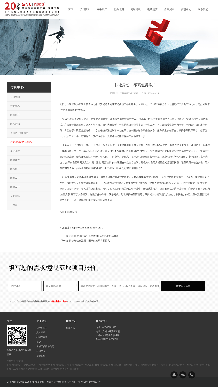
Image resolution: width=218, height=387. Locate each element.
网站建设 (15, 160)
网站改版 (89, 365)
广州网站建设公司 (60, 365)
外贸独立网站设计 (175, 365)
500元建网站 (19, 369)
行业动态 (15, 105)
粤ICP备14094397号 (91, 382)
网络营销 (15, 123)
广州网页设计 (76, 365)
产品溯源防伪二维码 (129, 93)
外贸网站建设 (101, 365)
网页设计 (15, 178)
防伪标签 (55, 369)
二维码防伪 (43, 369)
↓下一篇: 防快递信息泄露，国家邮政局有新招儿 (85, 240)
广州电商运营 (43, 365)
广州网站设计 (28, 365)
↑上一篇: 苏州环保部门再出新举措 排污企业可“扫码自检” (89, 236)
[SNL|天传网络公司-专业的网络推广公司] (32, 9)
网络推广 (15, 169)
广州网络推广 (115, 365)
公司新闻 (15, 96)
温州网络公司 (130, 365)
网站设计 (15, 187)
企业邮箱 (15, 196)
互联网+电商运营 (19, 132)
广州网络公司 (145, 365)
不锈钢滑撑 (31, 369)
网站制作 (74, 369)
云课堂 (13, 205)
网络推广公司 (159, 365)
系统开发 (15, 151)
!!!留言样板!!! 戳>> (58, 301)
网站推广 (15, 114)
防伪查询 (64, 369)
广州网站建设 (13, 365)
